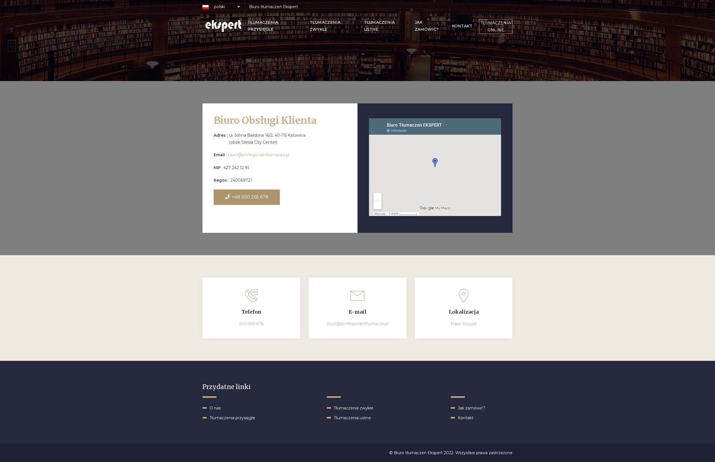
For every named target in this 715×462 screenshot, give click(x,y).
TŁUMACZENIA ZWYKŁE (325, 26)
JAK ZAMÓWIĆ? (426, 26)
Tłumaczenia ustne (352, 417)
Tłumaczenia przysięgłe (232, 417)
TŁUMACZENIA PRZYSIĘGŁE (262, 26)
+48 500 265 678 (250, 197)
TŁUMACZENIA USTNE (379, 26)
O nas (215, 408)
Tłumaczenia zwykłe (353, 408)
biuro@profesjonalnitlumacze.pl (258, 154)
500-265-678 (251, 323)
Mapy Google (464, 323)
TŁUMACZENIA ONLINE (496, 26)
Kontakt (465, 417)
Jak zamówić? (471, 408)
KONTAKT (462, 26)
